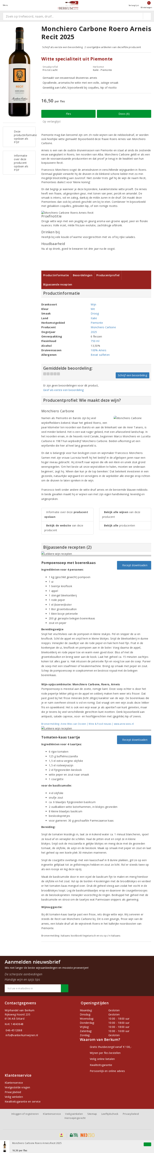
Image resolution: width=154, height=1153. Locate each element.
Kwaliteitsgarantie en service (23, 1101)
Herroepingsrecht (75, 1118)
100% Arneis (98, 350)
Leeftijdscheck (110, 1114)
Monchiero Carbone (103, 327)
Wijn (93, 304)
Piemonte (97, 322)
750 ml (95, 341)
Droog (95, 313)
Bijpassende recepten (57, 284)
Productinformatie (56, 275)
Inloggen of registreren (25, 1114)
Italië (94, 318)
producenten (119, 525)
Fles (68, 114)
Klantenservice (14, 1082)
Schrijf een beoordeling (132, 375)
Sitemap (92, 1114)
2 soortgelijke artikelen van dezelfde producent (113, 47)
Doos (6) (124, 114)
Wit (93, 309)
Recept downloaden (134, 565)
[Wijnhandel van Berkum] (68, 5)
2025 (94, 332)
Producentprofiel (107, 275)
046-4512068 (14, 1030)
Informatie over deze (66, 514)
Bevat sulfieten (100, 355)
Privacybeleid (13, 1092)
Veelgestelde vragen (17, 1087)
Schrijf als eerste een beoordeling (62, 47)
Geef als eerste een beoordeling (63, 390)
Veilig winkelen (14, 1097)
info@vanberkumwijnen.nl (22, 1035)
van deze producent (63, 528)
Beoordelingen (82, 275)
